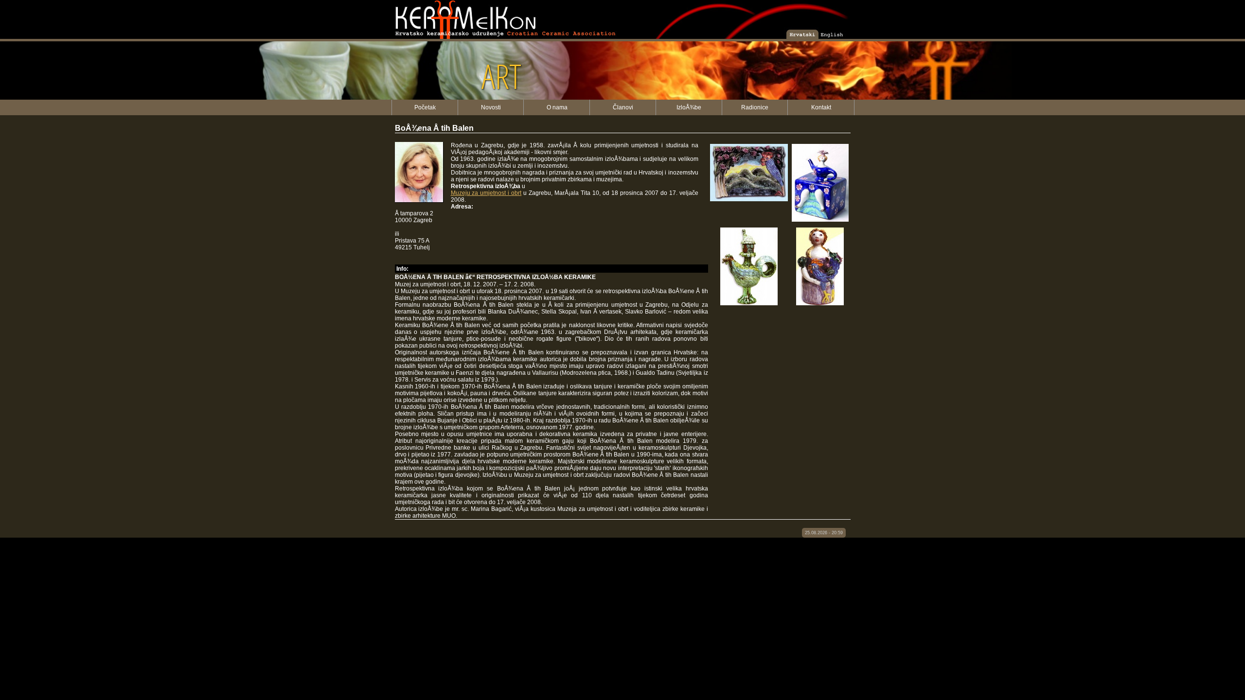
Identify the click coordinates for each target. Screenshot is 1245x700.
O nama (557, 107)
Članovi (623, 107)
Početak (425, 107)
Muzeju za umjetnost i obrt (486, 193)
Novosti (491, 107)
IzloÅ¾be (688, 107)
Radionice (754, 107)
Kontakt (821, 107)
